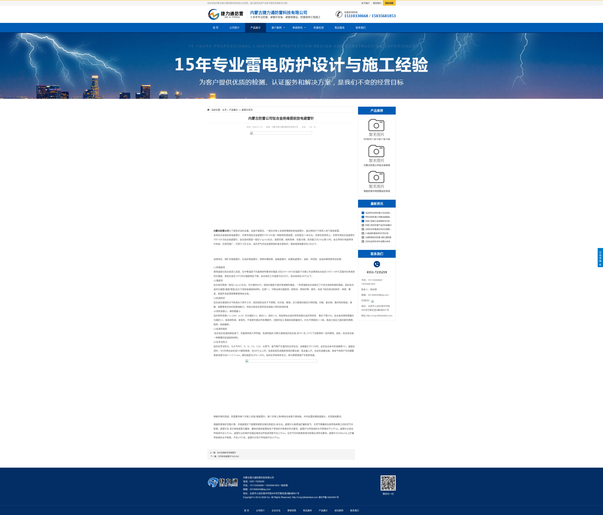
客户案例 (277, 27)
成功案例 (338, 510)
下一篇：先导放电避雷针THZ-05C (224, 456)
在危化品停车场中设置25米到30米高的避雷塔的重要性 (377, 241)
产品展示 (255, 27)
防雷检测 (319, 27)
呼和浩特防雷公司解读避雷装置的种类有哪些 (377, 217)
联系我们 (377, 2)
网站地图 (389, 2)
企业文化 (276, 510)
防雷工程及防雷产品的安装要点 (377, 225)
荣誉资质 (291, 510)
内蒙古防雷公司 (221, 231)
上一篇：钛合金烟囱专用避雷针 (223, 452)
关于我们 (365, 2)
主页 (224, 109)
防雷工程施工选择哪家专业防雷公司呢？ (377, 221)
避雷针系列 (247, 109)
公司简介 (234, 27)
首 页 (215, 27)
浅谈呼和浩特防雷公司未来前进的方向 (377, 212)
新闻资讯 (298, 27)
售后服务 (340, 27)
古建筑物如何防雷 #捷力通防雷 (376, 237)
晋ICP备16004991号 (329, 497)
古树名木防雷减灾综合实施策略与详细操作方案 (377, 229)
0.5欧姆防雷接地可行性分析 (375, 233)
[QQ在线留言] (372, 300)
